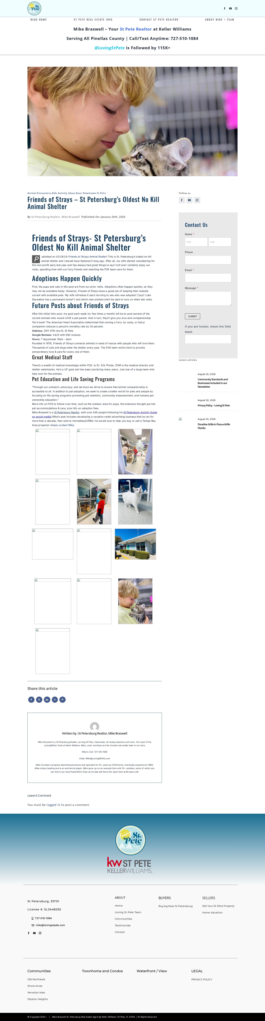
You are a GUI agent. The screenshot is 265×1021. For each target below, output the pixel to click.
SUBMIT (192, 316)
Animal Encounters (39, 193)
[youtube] (230, 8)
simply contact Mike (62, 425)
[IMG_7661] (180, 419)
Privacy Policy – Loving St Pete (214, 405)
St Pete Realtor (136, 29)
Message (191, 288)
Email (189, 270)
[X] (39, 701)
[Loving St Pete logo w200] (34, 3)
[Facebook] (31, 701)
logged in (53, 805)
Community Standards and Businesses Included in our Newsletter (213, 383)
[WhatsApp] (55, 701)
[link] (87, 256)
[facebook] (224, 8)
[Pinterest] (62, 701)
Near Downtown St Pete (91, 193)
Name (189, 234)
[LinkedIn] (47, 701)
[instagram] (236, 8)
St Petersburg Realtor (66, 412)
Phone (189, 252)
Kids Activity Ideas (63, 193)
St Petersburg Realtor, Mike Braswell (55, 217)
